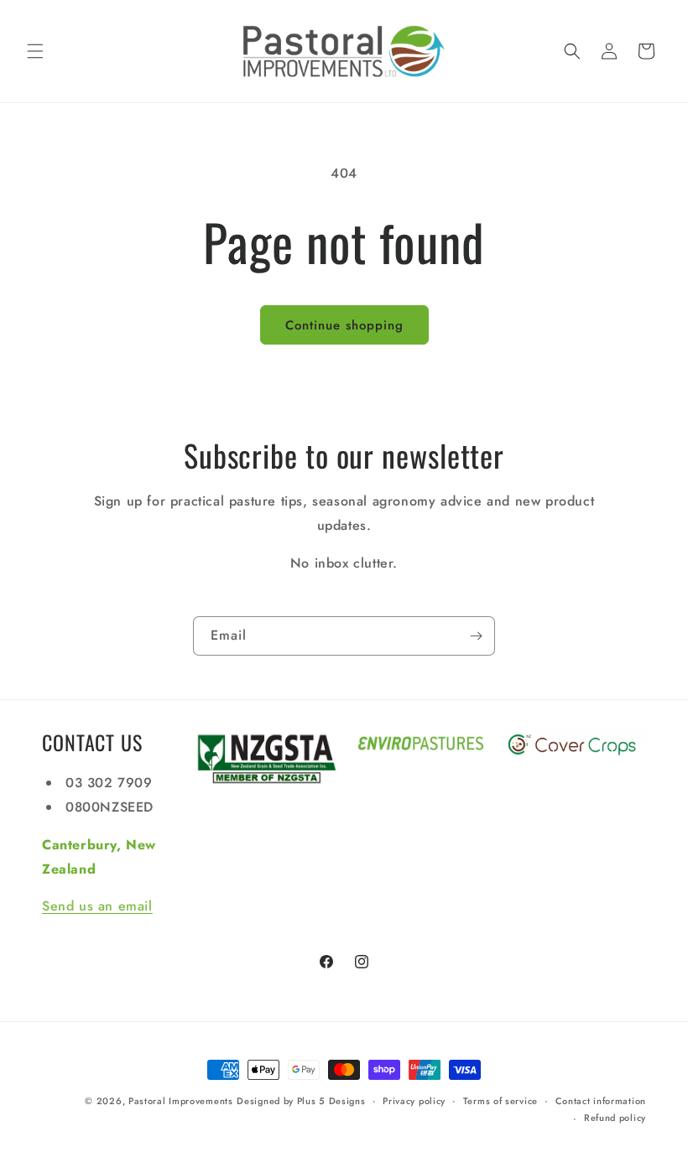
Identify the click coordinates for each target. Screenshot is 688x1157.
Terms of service (500, 1101)
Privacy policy (414, 1101)
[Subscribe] (475, 636)
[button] (35, 51)
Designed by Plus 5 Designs (301, 1101)
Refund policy (615, 1117)
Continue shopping (344, 325)
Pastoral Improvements (180, 1101)
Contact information (600, 1101)
